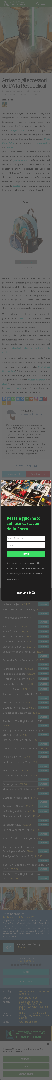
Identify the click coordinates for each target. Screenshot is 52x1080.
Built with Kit (26, 592)
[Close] (47, 483)
